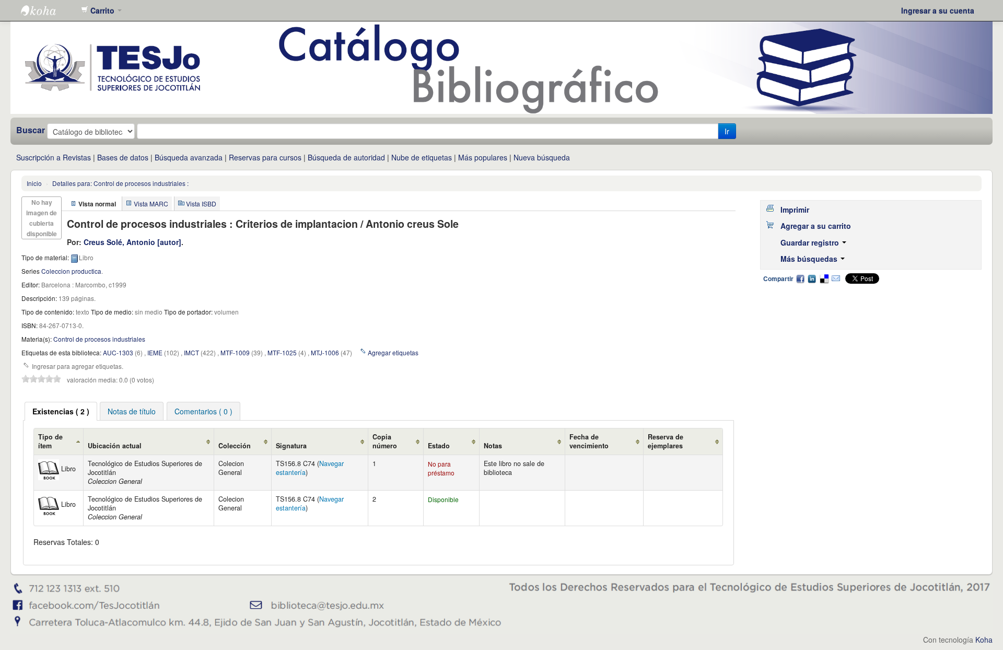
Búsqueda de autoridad (346, 157)
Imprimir (794, 209)
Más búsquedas (809, 258)
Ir (727, 131)
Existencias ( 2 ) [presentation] (60, 411)
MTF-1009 (235, 352)
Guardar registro (810, 242)
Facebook (800, 278)
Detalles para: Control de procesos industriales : (120, 183)
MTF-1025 (282, 352)
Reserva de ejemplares (665, 441)
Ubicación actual (115, 445)
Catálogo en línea (47, 10)
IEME (154, 352)
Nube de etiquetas (421, 157)
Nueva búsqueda (542, 157)
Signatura (291, 445)
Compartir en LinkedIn (812, 278)
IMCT (191, 352)
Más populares (482, 157)
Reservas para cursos (265, 157)
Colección (234, 445)
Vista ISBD (201, 203)
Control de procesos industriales (99, 338)
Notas (493, 445)
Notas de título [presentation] (132, 411)
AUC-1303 (118, 352)
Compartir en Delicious (824, 278)
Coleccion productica (71, 270)
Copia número (384, 441)
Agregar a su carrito (815, 225)
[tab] (61, 411)
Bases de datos (122, 157)
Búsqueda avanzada (189, 157)
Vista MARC (151, 203)
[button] (101, 10)
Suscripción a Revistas (53, 157)
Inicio (34, 183)
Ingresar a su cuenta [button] (937, 10)
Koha (984, 639)
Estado (439, 445)
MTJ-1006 (325, 352)
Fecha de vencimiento (589, 441)
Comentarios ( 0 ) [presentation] (203, 411)
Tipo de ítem (50, 441)
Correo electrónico (836, 278)
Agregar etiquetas (393, 352)
